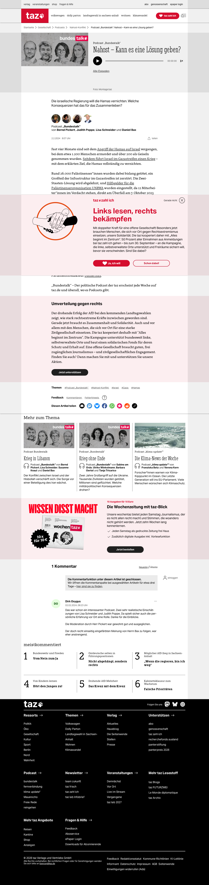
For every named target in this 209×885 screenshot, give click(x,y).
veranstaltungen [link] (40, 4)
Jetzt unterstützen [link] (70, 372)
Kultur (27, 739)
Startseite (29, 27)
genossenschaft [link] (159, 4)
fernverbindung (33, 786)
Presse (111, 744)
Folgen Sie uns (154, 704)
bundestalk (30, 781)
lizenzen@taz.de (47, 863)
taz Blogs (154, 782)
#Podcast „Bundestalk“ (77, 387)
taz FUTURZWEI (158, 787)
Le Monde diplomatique (163, 792)
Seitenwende (166, 864)
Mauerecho (31, 797)
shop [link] (54, 4)
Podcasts (60, 27)
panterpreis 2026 (159, 750)
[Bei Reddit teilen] (127, 405)
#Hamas (135, 387)
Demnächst (114, 781)
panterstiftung (157, 744)
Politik (27, 723)
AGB (155, 864)
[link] (58, 16)
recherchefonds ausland (163, 739)
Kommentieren (74, 397)
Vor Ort (111, 786)
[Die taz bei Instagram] (182, 706)
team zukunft (73, 781)
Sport (27, 744)
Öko (26, 729)
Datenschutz (128, 864)
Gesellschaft (44, 27)
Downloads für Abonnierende (83, 844)
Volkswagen (72, 723)
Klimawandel (73, 750)
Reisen (28, 829)
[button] (183, 16)
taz (33, 704)
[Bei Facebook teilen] (104, 405)
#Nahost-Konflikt (100, 387)
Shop (27, 840)
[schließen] (182, 200)
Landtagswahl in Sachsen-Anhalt (81, 736)
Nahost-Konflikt (78, 27)
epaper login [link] (176, 4)
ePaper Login (73, 839)
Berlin (27, 750)
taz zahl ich (155, 734)
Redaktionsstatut (131, 859)
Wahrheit (29, 760)
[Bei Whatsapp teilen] (112, 405)
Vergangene (114, 797)
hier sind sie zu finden (89, 586)
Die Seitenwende (117, 734)
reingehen (30, 807)
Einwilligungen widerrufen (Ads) (126, 869)
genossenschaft (158, 729)
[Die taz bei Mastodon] (167, 706)
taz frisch (70, 786)
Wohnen (70, 744)
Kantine (28, 834)
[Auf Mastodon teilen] (89, 405)
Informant (113, 864)
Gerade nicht (170, 200)
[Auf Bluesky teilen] (97, 405)
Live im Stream (116, 792)
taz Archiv (155, 798)
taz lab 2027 (114, 802)
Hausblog (113, 729)
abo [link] (146, 4)
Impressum (144, 864)
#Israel (115, 387)
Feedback (71, 828)
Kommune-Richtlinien (156, 859)
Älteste (154, 567)
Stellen (111, 739)
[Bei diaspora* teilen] (119, 405)
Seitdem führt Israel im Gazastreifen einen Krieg (119, 159)
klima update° (32, 792)
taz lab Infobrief (74, 797)
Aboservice (72, 834)
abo (151, 723)
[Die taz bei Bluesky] (175, 706)
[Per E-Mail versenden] (82, 405)
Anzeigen (29, 845)
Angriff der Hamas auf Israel (118, 149)
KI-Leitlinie (176, 859)
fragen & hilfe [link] (66, 4)
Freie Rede (30, 802)
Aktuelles (112, 723)
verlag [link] (27, 4)
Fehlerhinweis (92, 397)
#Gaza (125, 387)
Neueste (143, 567)
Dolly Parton (72, 729)
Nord (27, 755)
